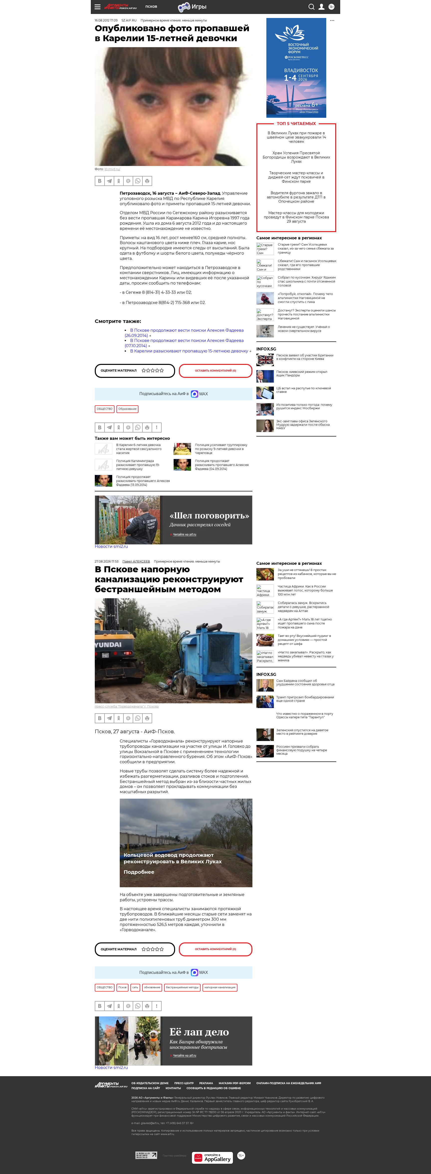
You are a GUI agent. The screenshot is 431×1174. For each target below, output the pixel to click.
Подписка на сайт (145, 1088)
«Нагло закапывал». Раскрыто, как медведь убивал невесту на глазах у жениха (306, 656)
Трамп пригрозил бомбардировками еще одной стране (305, 699)
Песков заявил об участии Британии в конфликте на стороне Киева (304, 357)
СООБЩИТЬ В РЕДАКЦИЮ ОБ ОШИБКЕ (214, 1088)
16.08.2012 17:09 (106, 20)
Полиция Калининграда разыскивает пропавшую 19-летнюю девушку (138, 465)
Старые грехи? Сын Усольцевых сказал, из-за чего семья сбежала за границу (306, 248)
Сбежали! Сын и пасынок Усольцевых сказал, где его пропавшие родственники (307, 265)
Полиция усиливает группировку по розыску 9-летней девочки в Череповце (221, 449)
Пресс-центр (184, 1083)
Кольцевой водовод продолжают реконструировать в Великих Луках (173, 858)
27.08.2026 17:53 (106, 561)
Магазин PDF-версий (235, 1083)
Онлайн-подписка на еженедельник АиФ (288, 1083)
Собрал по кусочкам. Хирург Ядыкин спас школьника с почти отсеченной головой (307, 281)
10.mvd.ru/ (112, 169)
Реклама (206, 1083)
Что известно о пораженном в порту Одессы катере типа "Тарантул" (304, 715)
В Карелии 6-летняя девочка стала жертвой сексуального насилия (139, 449)
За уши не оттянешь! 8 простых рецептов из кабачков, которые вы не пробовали (307, 574)
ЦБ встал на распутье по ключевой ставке (303, 390)
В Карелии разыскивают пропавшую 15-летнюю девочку (189, 351)
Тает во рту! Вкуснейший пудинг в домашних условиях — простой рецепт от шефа (304, 640)
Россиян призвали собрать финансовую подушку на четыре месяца (301, 750)
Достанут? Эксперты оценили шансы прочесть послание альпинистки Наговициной (307, 314)
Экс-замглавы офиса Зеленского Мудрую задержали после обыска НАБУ (303, 425)
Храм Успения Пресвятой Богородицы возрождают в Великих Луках (296, 157)
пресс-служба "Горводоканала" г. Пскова (127, 706)
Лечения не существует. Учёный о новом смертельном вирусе (304, 329)
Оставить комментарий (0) (215, 370)
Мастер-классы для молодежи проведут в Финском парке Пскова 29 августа (296, 217)
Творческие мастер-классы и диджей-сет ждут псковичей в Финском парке (296, 177)
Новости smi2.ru (111, 546)
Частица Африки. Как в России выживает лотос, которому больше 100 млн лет (305, 590)
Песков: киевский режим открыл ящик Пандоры (301, 373)
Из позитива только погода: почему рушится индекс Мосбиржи (304, 406)
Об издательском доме (150, 1083)
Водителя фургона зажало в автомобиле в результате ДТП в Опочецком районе (296, 197)
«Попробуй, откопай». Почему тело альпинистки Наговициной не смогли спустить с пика (305, 298)
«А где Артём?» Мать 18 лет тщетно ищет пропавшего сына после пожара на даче (305, 623)
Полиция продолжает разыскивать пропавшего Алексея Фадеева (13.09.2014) (143, 481)
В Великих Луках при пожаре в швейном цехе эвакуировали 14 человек (296, 137)
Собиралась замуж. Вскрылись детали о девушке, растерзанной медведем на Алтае (303, 607)
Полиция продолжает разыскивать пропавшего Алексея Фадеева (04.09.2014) (222, 465)
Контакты (173, 1088)
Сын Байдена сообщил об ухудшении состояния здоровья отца (305, 682)
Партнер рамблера (174, 1155)
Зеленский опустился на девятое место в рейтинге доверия (302, 732)
